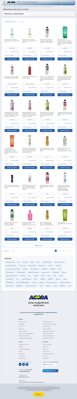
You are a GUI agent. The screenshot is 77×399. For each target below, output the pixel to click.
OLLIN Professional (26, 279)
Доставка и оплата (23, 344)
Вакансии (45, 349)
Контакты (45, 356)
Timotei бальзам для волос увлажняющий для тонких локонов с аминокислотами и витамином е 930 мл (12, 114)
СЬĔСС (38, 262)
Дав (18, 262)
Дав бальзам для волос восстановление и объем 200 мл (12, 41)
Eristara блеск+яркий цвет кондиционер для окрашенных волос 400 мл (29, 224)
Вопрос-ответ (46, 351)
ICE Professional (21, 272)
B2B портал (22, 353)
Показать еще (38, 245)
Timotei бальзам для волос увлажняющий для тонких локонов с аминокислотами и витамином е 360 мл (29, 114)
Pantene (34, 282)
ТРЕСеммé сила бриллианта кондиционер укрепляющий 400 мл (65, 114)
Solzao (65, 279)
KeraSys (51, 265)
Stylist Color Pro (46, 272)
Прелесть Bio (42, 265)
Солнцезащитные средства (25, 338)
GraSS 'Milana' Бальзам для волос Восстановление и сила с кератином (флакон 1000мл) (29, 187)
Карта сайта (46, 358)
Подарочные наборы (24, 335)
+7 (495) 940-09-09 (24, 371)
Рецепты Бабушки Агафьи (13, 269)
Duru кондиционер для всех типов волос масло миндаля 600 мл (47, 149)
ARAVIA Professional (33, 272)
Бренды (21, 346)
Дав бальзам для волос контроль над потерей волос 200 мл (29, 41)
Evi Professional (10, 272)
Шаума (61, 275)
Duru (69, 286)
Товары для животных (48, 333)
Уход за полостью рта (48, 338)
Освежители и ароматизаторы (26, 333)
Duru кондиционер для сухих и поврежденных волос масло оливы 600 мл (46, 224)
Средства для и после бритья (50, 324)
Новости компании (47, 344)
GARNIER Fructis (10, 262)
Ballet (32, 262)
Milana (55, 286)
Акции (20, 351)
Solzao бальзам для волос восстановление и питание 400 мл (46, 187)
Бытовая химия (22, 321)
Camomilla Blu (9, 279)
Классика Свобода (11, 265)
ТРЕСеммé (25, 262)
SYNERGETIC (56, 272)
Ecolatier (25, 269)
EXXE (55, 275)
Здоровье (21, 328)
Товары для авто (47, 326)
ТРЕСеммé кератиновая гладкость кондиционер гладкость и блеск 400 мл (46, 41)
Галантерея (21, 324)
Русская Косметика (52, 282)
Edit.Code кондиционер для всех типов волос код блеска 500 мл (12, 187)
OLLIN (35, 279)
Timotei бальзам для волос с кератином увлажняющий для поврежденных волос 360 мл (65, 78)
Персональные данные (48, 353)
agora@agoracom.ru (24, 377)
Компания (45, 341)
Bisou (59, 269)
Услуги (20, 341)
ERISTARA (62, 286)
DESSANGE (44, 269)
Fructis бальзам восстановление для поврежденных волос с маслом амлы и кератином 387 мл (11, 151)
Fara (17, 279)
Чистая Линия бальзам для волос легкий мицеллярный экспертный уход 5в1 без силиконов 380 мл (29, 150)
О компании (46, 346)
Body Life (58, 279)
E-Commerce (22, 356)
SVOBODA (52, 269)
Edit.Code (48, 286)
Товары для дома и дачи (48, 331)
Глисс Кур (58, 265)
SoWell (43, 275)
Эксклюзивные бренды (24, 349)
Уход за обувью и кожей (48, 335)
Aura (29, 275)
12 (70, 250)
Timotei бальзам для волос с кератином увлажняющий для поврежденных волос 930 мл (47, 114)
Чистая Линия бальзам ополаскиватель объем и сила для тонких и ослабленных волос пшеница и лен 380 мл (64, 188)
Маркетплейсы (22, 358)
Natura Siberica (34, 269)
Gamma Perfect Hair (59, 262)
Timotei (41, 286)
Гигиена (21, 326)
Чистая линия (22, 265)
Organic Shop (32, 265)
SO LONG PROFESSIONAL (22, 282)
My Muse (36, 275)
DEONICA (22, 275)
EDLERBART (19, 286)
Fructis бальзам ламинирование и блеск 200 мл (65, 224)
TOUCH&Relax (9, 282)
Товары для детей (47, 328)
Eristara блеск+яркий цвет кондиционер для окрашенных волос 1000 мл (65, 149)
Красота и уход (22, 331)
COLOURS (42, 279)
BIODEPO (50, 279)
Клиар (49, 275)
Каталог (21, 319)
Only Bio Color (9, 286)
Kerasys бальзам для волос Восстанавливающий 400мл (12, 77)
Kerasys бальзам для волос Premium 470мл (29, 77)
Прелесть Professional (12, 275)
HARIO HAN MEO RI (65, 282)
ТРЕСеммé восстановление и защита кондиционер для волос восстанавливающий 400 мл (47, 78)
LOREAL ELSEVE (47, 262)
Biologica (41, 282)
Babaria (64, 272)
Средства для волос (47, 321)
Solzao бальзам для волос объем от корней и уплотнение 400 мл (11, 224)
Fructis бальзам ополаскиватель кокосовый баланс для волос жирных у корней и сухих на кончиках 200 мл (65, 42)
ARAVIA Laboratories (30, 286)
